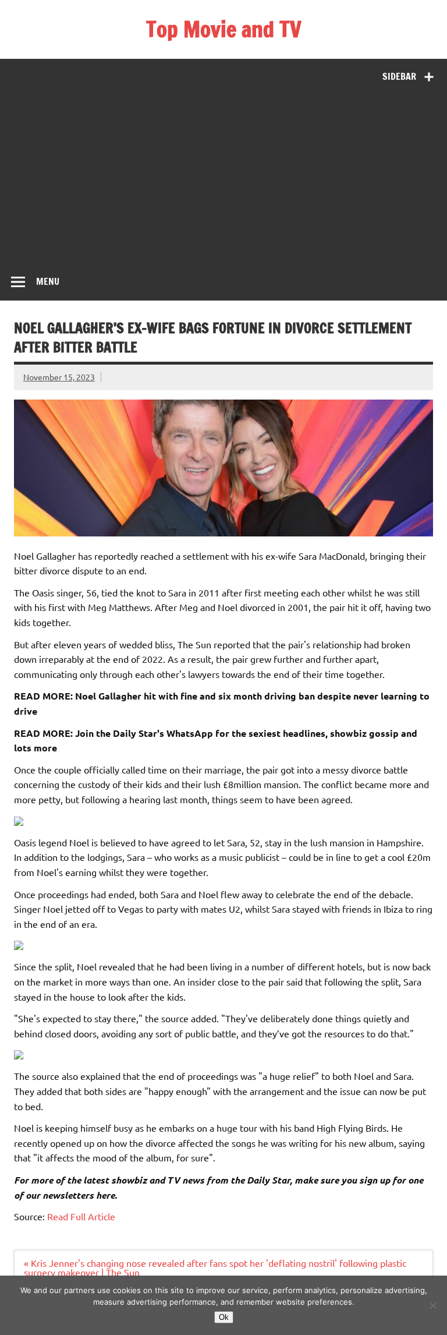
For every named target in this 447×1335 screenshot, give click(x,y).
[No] (432, 1305)
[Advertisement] (223, 176)
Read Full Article (81, 1216)
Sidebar (399, 76)
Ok (224, 1317)
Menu (47, 281)
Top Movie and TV (223, 29)
